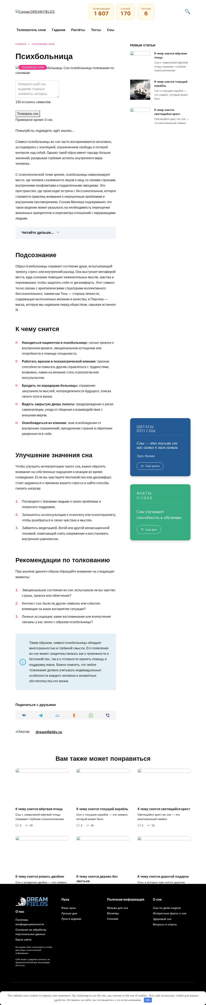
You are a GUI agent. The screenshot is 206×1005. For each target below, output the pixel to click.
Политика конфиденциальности (29, 922)
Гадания (58, 30)
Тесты (96, 30)
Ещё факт (151, 529)
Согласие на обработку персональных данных (30, 932)
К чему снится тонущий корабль (170, 83)
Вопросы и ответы (165, 924)
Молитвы (113, 913)
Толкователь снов (31, 30)
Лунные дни (69, 913)
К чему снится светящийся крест (167, 111)
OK (148, 1000)
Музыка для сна (117, 907)
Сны (110, 30)
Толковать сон (27, 113)
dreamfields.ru (49, 732)
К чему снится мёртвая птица (170, 55)
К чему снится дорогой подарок (163, 876)
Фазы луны (68, 907)
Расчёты (78, 30)
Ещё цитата (152, 466)
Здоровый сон (162, 919)
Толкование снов (33, 67)
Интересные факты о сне (169, 913)
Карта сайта (23, 939)
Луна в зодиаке (71, 918)
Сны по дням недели (167, 907)
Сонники (112, 918)
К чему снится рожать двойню (39, 876)
